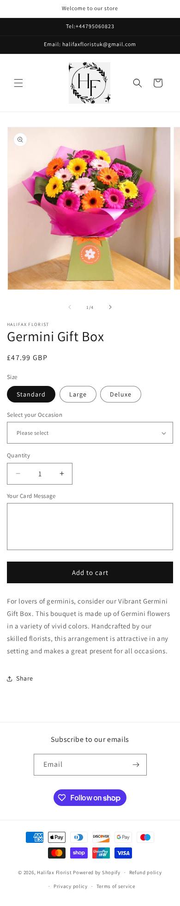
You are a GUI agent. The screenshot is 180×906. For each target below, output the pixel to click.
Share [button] (24, 678)
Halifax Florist (54, 872)
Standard (31, 394)
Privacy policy (71, 886)
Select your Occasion (34, 415)
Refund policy (145, 872)
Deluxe (121, 394)
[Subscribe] (136, 765)
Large (78, 394)
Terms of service (115, 886)
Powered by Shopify (96, 872)
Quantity (18, 455)
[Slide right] (110, 307)
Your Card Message (31, 496)
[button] (18, 83)
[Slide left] (70, 307)
